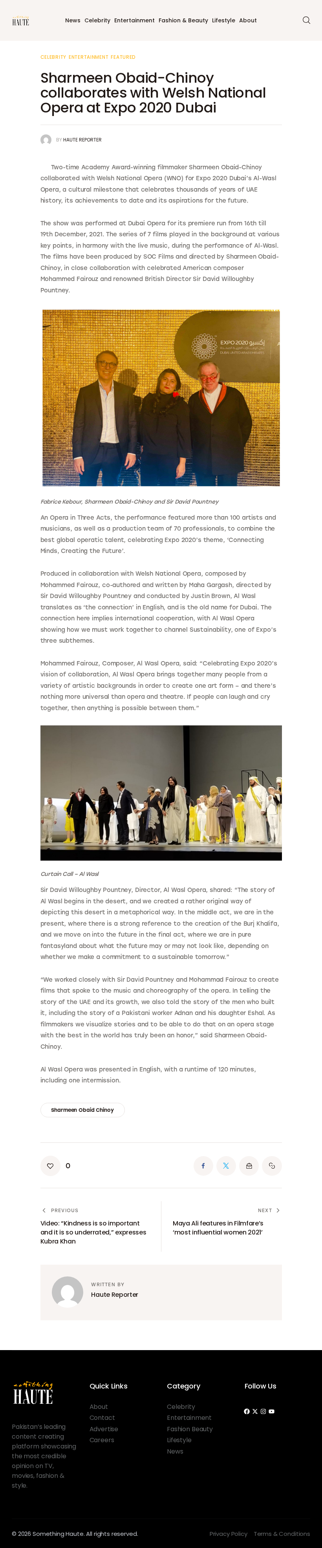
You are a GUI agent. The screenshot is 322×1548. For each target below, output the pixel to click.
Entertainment (134, 20)
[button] (55, 1166)
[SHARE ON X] (226, 1166)
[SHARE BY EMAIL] (249, 1166)
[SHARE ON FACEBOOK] (203, 1166)
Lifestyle (223, 20)
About (248, 20)
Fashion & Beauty (183, 20)
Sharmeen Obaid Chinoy (82, 1110)
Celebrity (97, 20)
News (72, 20)
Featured (123, 57)
